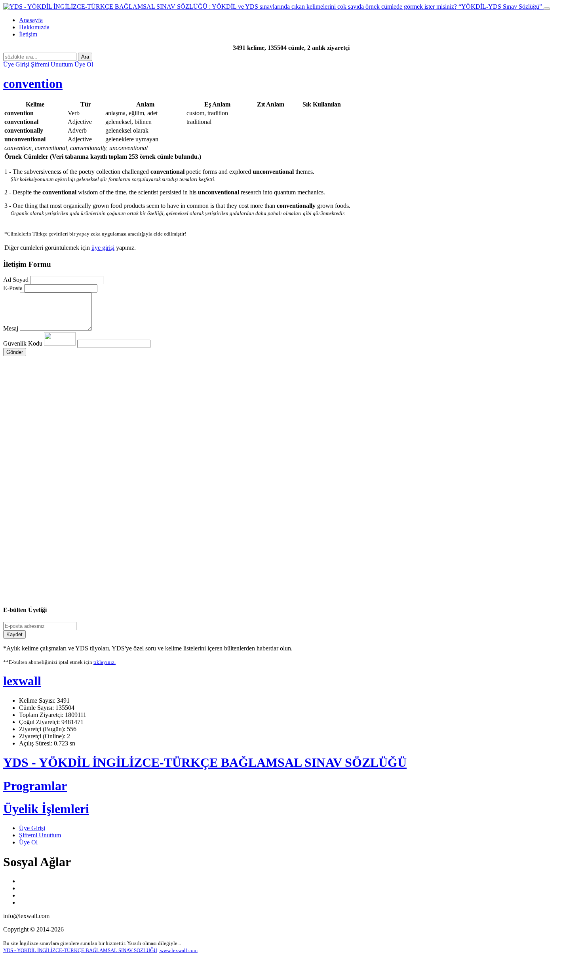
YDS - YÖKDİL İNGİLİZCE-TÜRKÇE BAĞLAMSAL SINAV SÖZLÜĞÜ (205, 762)
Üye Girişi (16, 64)
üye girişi (102, 247)
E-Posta (13, 288)
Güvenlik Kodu (23, 343)
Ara (85, 57)
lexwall (22, 681)
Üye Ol (83, 64)
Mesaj (10, 328)
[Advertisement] (240, 431)
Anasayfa (31, 20)
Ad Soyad (16, 279)
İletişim (28, 34)
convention (33, 83)
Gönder (14, 352)
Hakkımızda (34, 27)
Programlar (35, 786)
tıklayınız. (104, 662)
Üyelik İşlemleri (46, 809)
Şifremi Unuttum (52, 64)
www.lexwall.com (178, 950)
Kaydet (14, 634)
